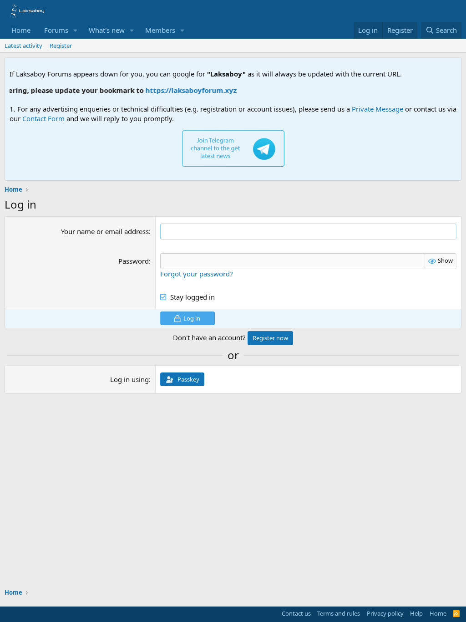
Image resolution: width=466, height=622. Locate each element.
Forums (56, 30)
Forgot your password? (196, 273)
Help (416, 613)
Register (61, 45)
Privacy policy (385, 613)
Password (133, 260)
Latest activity (23, 45)
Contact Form (43, 118)
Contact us (296, 613)
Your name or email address (105, 231)
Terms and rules (338, 613)
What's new (107, 30)
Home (20, 30)
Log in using (129, 379)
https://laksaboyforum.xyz (186, 90)
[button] (75, 30)
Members (160, 30)
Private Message (377, 108)
